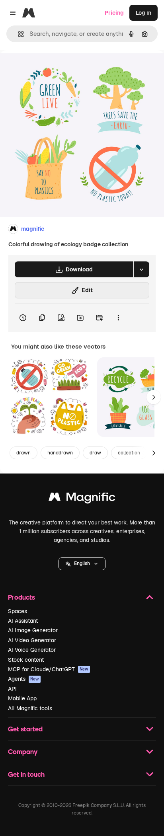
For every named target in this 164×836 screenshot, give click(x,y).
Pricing (114, 12)
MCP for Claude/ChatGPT (48, 669)
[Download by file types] (141, 269)
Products (21, 597)
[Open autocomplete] (18, 34)
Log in (143, 12)
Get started (25, 729)
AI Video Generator (32, 640)
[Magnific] (82, 499)
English (82, 563)
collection (129, 453)
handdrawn (60, 453)
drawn (23, 453)
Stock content (26, 659)
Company (22, 751)
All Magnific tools (30, 708)
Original (51, 68)
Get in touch (26, 774)
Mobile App (22, 698)
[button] (82, 563)
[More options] (118, 318)
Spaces (17, 611)
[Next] (153, 397)
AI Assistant (23, 620)
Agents (23, 678)
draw (95, 453)
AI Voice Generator (32, 649)
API (12, 688)
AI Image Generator (33, 630)
